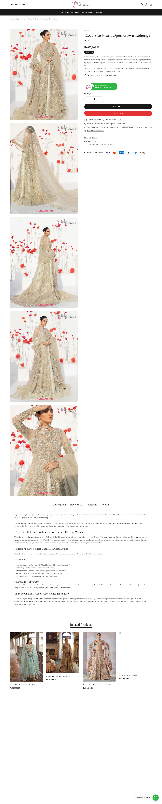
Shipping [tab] (92, 504)
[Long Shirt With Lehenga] (98, 652)
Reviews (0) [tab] (76, 504)
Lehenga (72, 515)
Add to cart (118, 106)
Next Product (151, 19)
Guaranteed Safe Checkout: (93, 153)
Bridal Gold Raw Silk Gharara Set (21, 676)
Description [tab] (59, 504)
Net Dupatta (108, 144)
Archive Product (148, 19)
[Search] (142, 4)
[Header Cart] (151, 4)
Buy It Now (118, 113)
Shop (17, 19)
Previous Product (145, 19)
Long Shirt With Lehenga (91, 675)
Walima (30, 19)
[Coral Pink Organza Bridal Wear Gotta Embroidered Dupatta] (134, 657)
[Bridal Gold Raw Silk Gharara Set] (25, 652)
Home (12, 19)
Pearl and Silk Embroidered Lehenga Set (60, 685)
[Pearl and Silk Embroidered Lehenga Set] (62, 657)
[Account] (146, 4)
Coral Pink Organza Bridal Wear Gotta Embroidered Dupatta (139, 685)
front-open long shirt (96, 144)
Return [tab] (105, 504)
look (86, 526)
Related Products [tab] (81, 624)
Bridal (23, 19)
